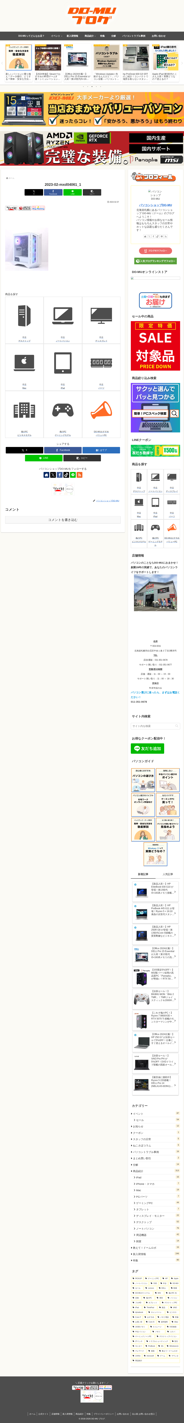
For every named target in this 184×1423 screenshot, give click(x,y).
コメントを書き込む (63, 520)
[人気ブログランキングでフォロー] (155, 260)
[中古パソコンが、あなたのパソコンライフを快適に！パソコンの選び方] (143, 780)
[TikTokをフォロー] (66, 475)
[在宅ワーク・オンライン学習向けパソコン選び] (143, 805)
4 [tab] (96, 86)
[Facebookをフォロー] (60, 475)
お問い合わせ (123, 1414)
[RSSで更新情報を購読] (79, 475)
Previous (2, 63)
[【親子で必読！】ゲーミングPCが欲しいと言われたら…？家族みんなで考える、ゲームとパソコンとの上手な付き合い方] (168, 805)
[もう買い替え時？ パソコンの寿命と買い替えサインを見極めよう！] (168, 829)
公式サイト (43, 1414)
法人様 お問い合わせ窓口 (143, 1414)
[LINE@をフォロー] (73, 475)
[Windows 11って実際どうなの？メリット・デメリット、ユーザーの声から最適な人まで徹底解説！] (155, 854)
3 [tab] (92, 86)
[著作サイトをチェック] (46, 475)
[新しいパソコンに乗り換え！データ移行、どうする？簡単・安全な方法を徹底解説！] (143, 829)
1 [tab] (83, 86)
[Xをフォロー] (53, 475)
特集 (89, 1414)
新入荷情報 (68, 1414)
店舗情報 (55, 1414)
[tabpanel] (18, 62)
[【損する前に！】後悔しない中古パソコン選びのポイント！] (168, 780)
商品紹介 (80, 1414)
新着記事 (143, 874)
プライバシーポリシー (104, 1414)
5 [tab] (100, 86)
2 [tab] (87, 86)
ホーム (32, 1414)
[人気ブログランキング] (25, 208)
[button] (92, 192)
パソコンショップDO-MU (155, 205)
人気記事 (168, 874)
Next (181, 63)
